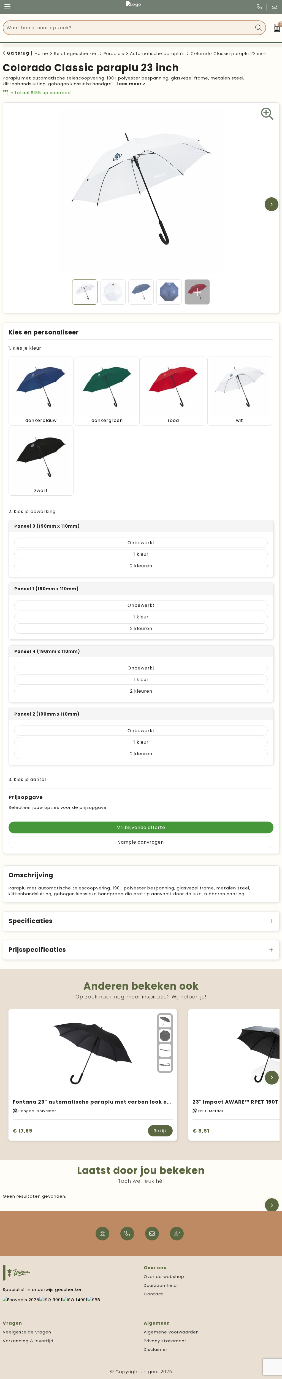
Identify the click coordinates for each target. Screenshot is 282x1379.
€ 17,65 (22, 1131)
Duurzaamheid (160, 1285)
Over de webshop (164, 1276)
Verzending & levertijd (28, 1341)
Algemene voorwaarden (171, 1332)
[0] (275, 28)
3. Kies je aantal (27, 779)
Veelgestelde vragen (27, 1332)
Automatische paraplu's (157, 53)
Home (41, 53)
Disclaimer (155, 1349)
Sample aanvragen (141, 842)
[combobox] (128, 27)
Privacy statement (165, 1341)
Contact (153, 1294)
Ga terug (18, 53)
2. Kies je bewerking (32, 511)
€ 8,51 (200, 1131)
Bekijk (160, 1131)
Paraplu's (114, 53)
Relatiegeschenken (76, 53)
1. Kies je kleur (25, 348)
